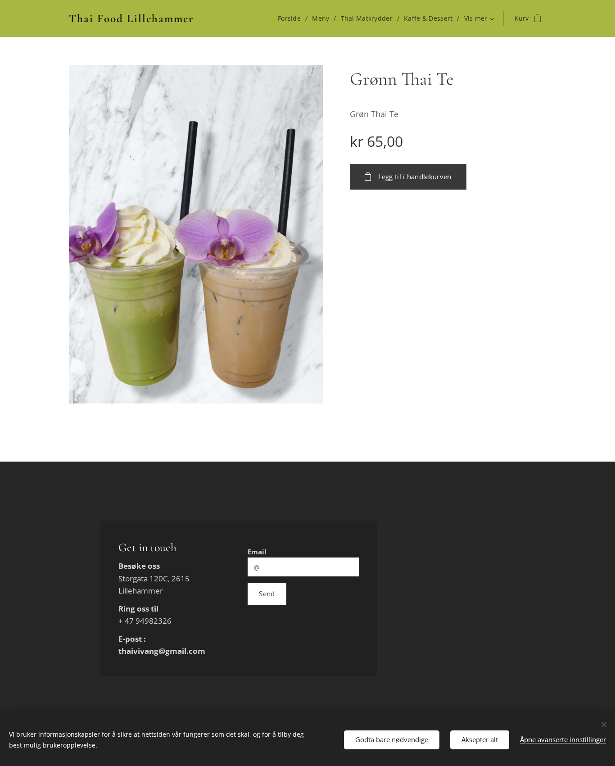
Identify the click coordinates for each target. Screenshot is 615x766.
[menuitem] (292, 18)
